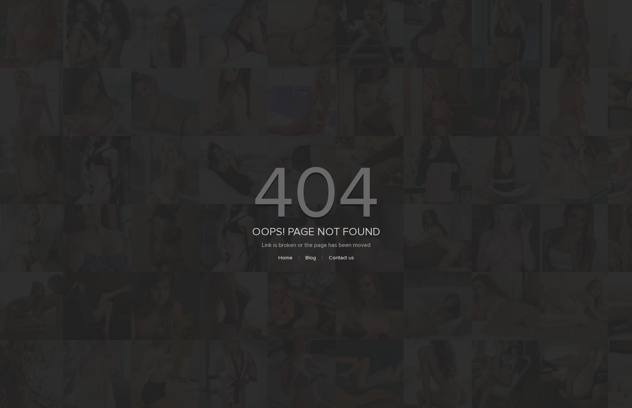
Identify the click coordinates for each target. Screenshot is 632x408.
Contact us (341, 258)
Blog (310, 258)
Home (285, 258)
